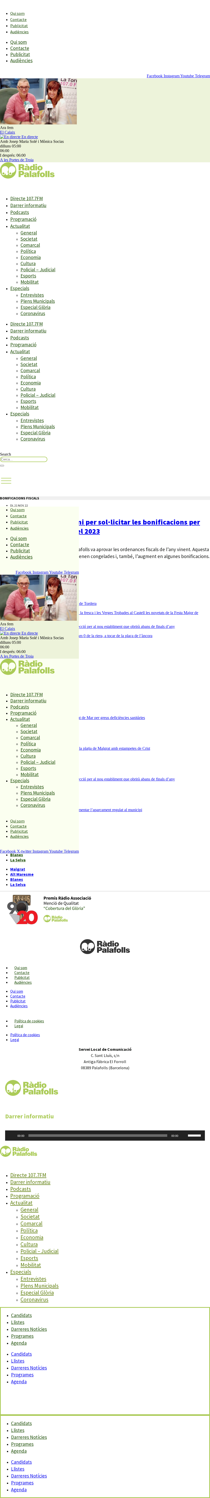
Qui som (17, 13)
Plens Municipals (37, 301)
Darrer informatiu (28, 205)
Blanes (16, 854)
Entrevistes (32, 295)
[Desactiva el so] (183, 1135)
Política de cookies (29, 1021)
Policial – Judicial (37, 269)
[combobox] (23, 459)
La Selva (18, 859)
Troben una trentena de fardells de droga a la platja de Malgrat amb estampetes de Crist (80, 748)
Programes (22, 1375)
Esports (28, 276)
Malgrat (17, 869)
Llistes (17, 1361)
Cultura (28, 263)
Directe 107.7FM (26, 198)
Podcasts (19, 212)
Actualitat (20, 226)
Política (28, 251)
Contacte (18, 19)
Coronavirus (32, 313)
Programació (23, 219)
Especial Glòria (35, 307)
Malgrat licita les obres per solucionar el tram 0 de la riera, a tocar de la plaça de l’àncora (81, 636)
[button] (6, 481)
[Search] (2, 465)
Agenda (19, 1343)
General (28, 233)
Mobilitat (29, 282)
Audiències (19, 31)
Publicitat (19, 25)
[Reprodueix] (11, 1135)
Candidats (21, 1354)
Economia (30, 257)
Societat (28, 239)
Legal (18, 1025)
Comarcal (30, 245)
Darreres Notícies (29, 1368)
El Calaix (7, 132)
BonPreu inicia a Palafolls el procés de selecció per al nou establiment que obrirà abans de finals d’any (92, 626)
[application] (105, 1135)
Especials (19, 288)
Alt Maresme (22, 874)
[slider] (195, 1135)
